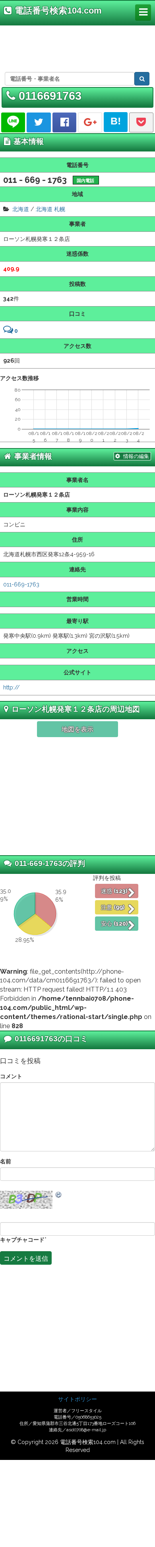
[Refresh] (58, 1194)
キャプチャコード (22, 1239)
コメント (11, 1076)
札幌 (59, 209)
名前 (5, 1161)
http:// (11, 687)
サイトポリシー (77, 1399)
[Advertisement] (76, 47)
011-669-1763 (21, 584)
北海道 (20, 209)
